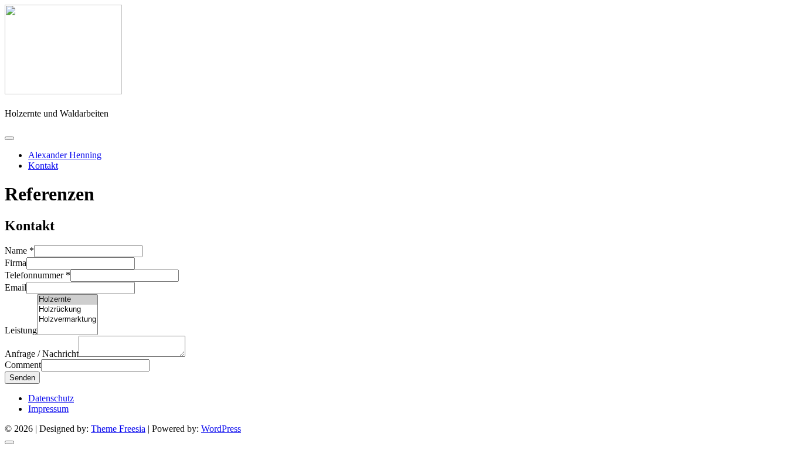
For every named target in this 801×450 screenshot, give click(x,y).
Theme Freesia (118, 429)
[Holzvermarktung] (67, 320)
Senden (22, 377)
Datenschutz (51, 398)
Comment (23, 365)
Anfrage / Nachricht (42, 354)
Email (15, 287)
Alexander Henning (64, 155)
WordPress (221, 429)
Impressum (48, 409)
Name (19, 250)
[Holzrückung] (67, 310)
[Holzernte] (67, 300)
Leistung (21, 330)
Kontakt (43, 166)
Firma (15, 263)
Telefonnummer (37, 275)
